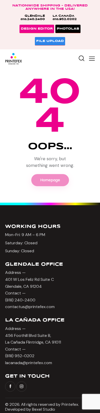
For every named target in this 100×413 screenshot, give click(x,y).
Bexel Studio (44, 409)
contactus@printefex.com (30, 306)
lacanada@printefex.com (28, 362)
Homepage (50, 180)
